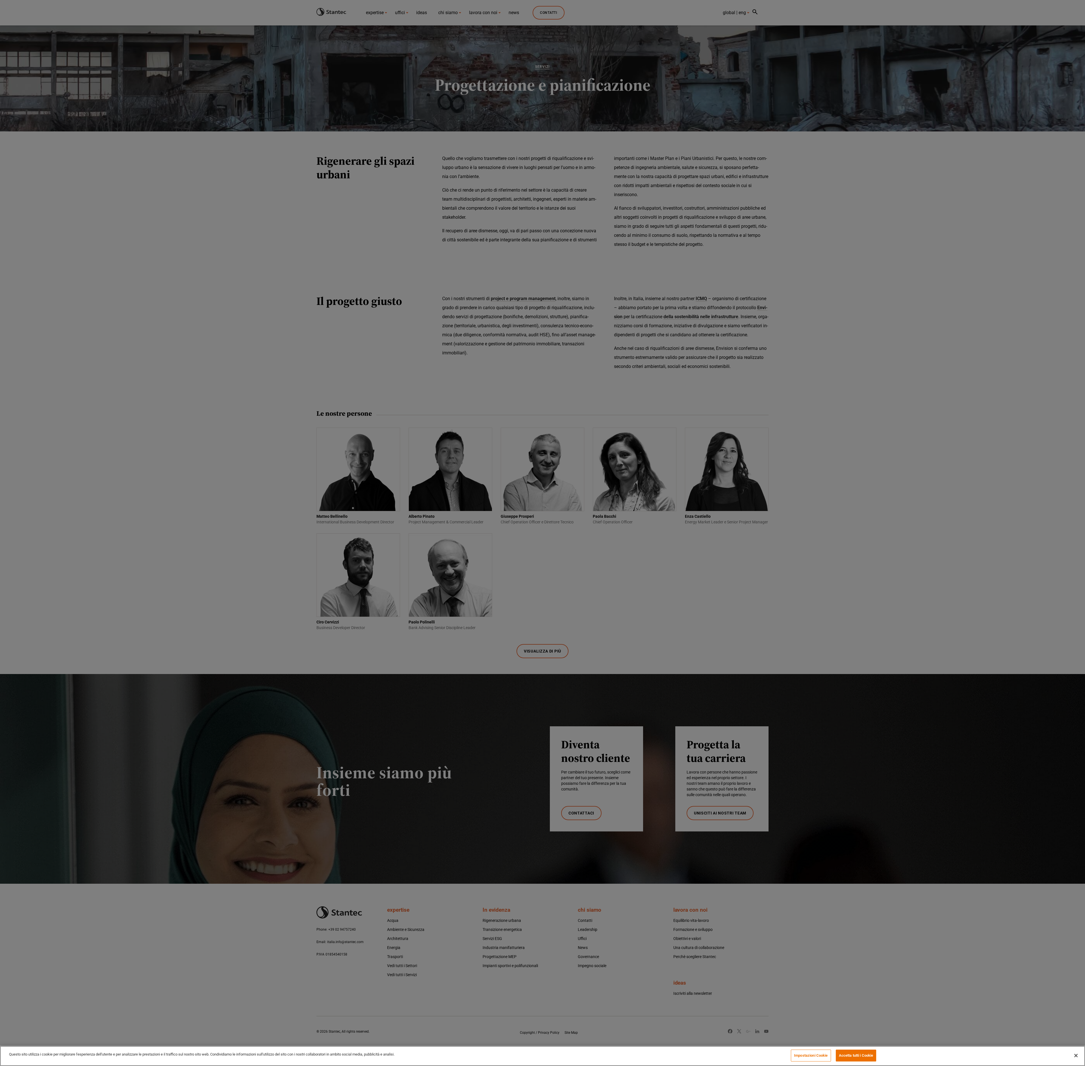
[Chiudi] (1076, 1055)
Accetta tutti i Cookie (856, 1055)
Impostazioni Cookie (811, 1055)
